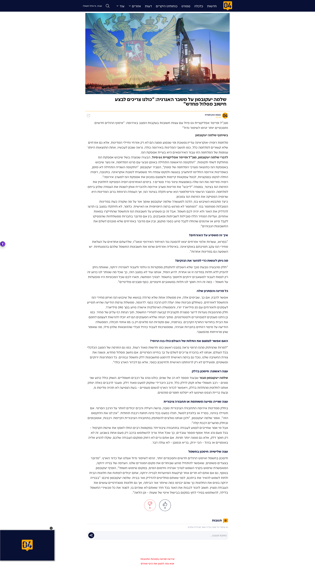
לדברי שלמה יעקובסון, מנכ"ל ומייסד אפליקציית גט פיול (190, 157)
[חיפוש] (107, 6)
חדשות (212, 6)
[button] (51, 528)
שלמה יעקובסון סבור (213, 378)
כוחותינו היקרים (167, 6)
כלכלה (198, 6)
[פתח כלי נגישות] (2, 244)
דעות (148, 6)
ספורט (185, 6)
